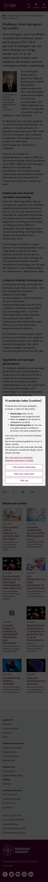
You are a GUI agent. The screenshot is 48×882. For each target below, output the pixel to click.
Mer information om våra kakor (19, 457)
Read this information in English (19, 460)
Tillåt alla (24, 480)
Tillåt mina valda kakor (24, 474)
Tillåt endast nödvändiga (24, 467)
